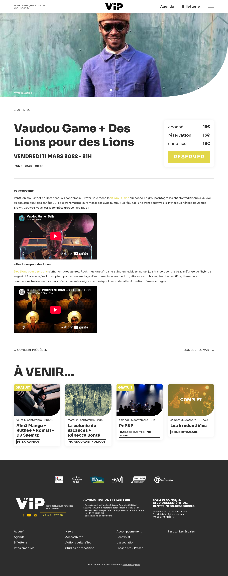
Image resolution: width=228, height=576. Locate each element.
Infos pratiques (24, 548)
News (69, 531)
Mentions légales (131, 564)
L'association (125, 542)
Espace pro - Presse (130, 548)
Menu (211, 5)
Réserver (189, 157)
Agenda (167, 7)
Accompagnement (129, 531)
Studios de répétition (79, 548)
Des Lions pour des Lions (31, 271)
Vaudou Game (119, 198)
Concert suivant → (199, 350)
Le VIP (114, 6)
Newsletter (53, 515)
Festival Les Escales (181, 531)
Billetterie (191, 7)
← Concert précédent (31, 350)
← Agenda (22, 110)
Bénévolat (123, 537)
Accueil (19, 531)
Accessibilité (74, 537)
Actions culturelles (78, 542)
